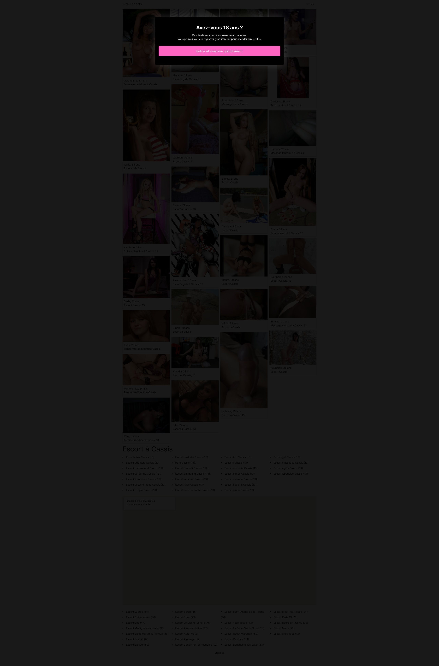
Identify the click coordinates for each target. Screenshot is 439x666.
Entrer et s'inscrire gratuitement (219, 51)
